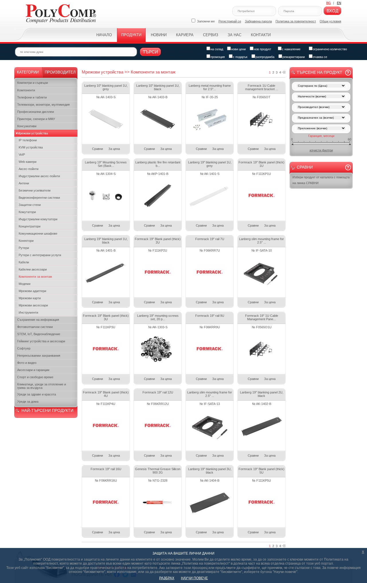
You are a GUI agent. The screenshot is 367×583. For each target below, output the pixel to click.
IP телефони (28, 140)
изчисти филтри (321, 150)
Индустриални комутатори (38, 219)
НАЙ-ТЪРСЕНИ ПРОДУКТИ (47, 410)
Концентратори (29, 226)
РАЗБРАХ (166, 578)
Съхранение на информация (38, 319)
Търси (150, 51)
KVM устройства (31, 147)
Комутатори (27, 212)
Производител (60, 72)
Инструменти (28, 312)
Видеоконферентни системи (39, 197)
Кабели (24, 262)
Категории (28, 72)
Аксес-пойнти (28, 169)
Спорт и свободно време (35, 377)
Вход (332, 10)
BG (328, 3)
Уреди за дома (27, 401)
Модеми (24, 283)
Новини (159, 35)
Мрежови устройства (32, 133)
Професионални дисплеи (35, 111)
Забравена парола (258, 21)
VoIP (22, 154)
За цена (114, 148)
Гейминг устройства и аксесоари (41, 341)
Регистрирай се (229, 21)
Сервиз (210, 35)
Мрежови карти (30, 298)
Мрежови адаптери (32, 291)
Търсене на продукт (319, 72)
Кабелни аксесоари (33, 269)
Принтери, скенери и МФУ (36, 119)
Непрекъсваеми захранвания (38, 355)
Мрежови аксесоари (33, 305)
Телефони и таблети (32, 97)
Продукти (131, 35)
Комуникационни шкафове (38, 233)
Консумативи (26, 126)
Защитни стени (30, 204)
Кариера (185, 35)
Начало (104, 35)
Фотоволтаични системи (35, 327)
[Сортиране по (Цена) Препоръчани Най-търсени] (321, 86)
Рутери (24, 248)
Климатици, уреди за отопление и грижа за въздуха (41, 386)
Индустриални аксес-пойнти (39, 176)
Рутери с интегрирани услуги (40, 255)
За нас (234, 35)
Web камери (27, 161)
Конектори (26, 240)
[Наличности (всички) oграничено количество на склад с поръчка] (321, 97)
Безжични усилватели (34, 190)
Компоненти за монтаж (35, 276)
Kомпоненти (26, 90)
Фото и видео (26, 362)
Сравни (97, 148)
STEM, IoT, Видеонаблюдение (38, 334)
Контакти (261, 35)
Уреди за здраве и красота (36, 394)
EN (339, 3)
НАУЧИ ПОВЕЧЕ (194, 578)
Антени (24, 183)
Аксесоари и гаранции (33, 370)
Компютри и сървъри (32, 82)
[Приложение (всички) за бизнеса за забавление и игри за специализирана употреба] (321, 128)
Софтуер (23, 348)
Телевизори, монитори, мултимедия (43, 104)
